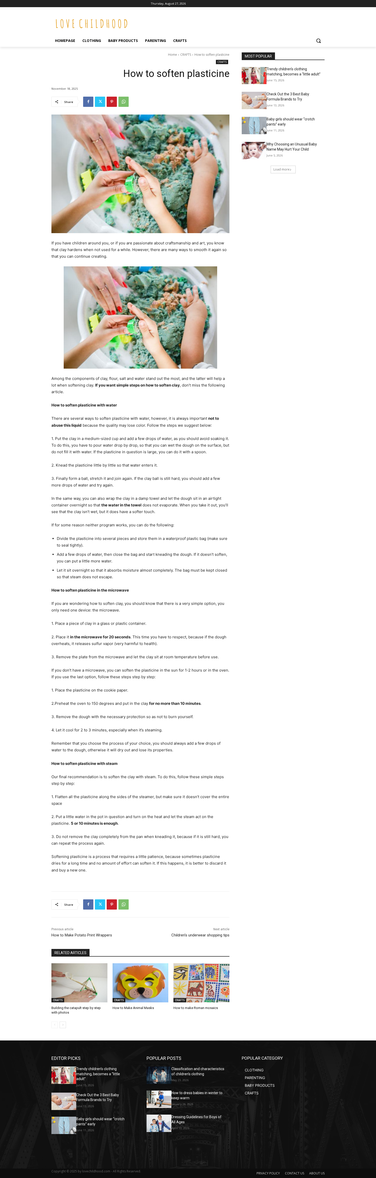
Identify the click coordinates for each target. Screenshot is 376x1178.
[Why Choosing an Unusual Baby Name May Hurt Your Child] (254, 150)
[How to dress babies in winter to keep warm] (159, 1099)
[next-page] (63, 1025)
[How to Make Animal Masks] (141, 982)
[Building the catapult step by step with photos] (79, 982)
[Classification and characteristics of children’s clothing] (159, 1075)
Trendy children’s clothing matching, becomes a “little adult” (98, 1074)
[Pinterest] (112, 102)
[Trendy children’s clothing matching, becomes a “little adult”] (254, 75)
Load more (281, 169)
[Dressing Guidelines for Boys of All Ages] (159, 1123)
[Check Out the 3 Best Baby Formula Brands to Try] (254, 100)
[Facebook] (88, 102)
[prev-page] (54, 1025)
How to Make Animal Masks (133, 1008)
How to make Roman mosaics (195, 1008)
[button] (318, 41)
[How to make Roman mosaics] (201, 982)
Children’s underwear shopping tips (200, 935)
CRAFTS (185, 54)
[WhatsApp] (123, 102)
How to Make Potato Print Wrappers (81, 935)
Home (172, 54)
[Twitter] (100, 102)
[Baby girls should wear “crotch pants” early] (254, 125)
